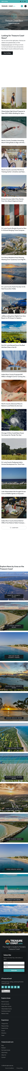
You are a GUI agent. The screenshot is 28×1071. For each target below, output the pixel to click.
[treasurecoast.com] (25, 6)
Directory (3, 1033)
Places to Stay (5, 1026)
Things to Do (4, 1023)
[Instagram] (23, 1)
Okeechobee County (6, 1009)
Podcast (3, 1048)
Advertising (4, 1052)
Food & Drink (4, 1028)
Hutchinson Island (5, 1011)
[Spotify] (18, 987)
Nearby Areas (4, 1013)
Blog (2, 1045)
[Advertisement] (14, 71)
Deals (2, 1035)
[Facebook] (20, 1)
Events (3, 1030)
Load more (15, 527)
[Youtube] (9, 987)
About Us (3, 1055)
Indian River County (6, 1006)
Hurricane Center (5, 1050)
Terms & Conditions (9, 1068)
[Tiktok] (12, 987)
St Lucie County (5, 1004)
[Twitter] (25, 1)
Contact (3, 1057)
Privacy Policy (20, 1068)
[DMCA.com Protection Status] (5, 992)
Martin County (5, 1001)
